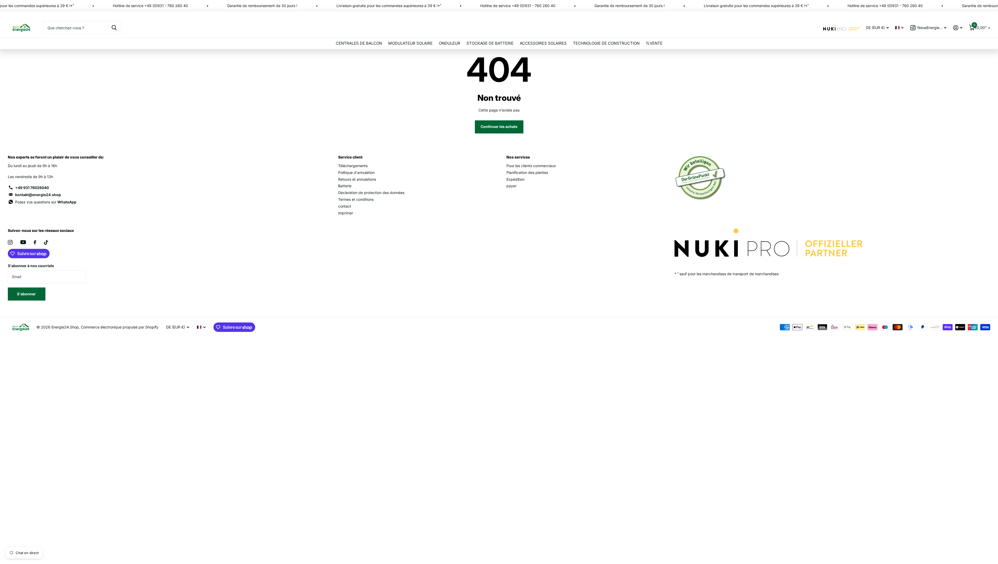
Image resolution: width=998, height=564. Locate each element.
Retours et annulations (357, 179)
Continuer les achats (499, 126)
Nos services (518, 157)
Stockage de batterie (490, 43)
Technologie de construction (606, 43)
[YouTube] (23, 242)
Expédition (515, 179)
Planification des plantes (527, 172)
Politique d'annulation (356, 172)
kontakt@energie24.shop (38, 194)
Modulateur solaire (410, 43)
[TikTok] (46, 242)
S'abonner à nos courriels (31, 265)
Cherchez (114, 27)
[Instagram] (10, 242)
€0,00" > (981, 26)
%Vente (654, 43)
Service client (350, 157)
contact (344, 206)
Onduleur (449, 43)
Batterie (344, 186)
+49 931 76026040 (32, 187)
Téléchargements (353, 165)
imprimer (345, 213)
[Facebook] (35, 242)
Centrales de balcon (359, 43)
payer (511, 186)
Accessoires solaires (543, 43)
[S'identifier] (958, 28)
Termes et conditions (356, 199)
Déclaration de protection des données (371, 192)
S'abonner (27, 294)
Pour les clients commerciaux (531, 165)
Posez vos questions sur (45, 202)
